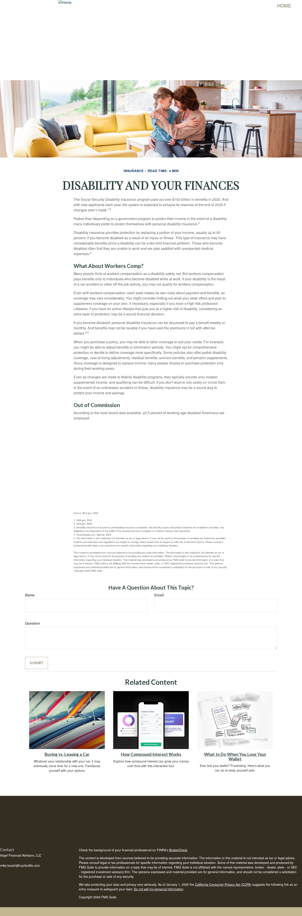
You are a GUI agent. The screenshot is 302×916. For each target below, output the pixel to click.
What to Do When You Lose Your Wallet (235, 756)
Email (159, 595)
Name (30, 595)
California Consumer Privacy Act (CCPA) (223, 884)
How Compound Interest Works (151, 754)
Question (32, 623)
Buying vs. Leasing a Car (67, 754)
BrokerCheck (178, 850)
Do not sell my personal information (158, 889)
